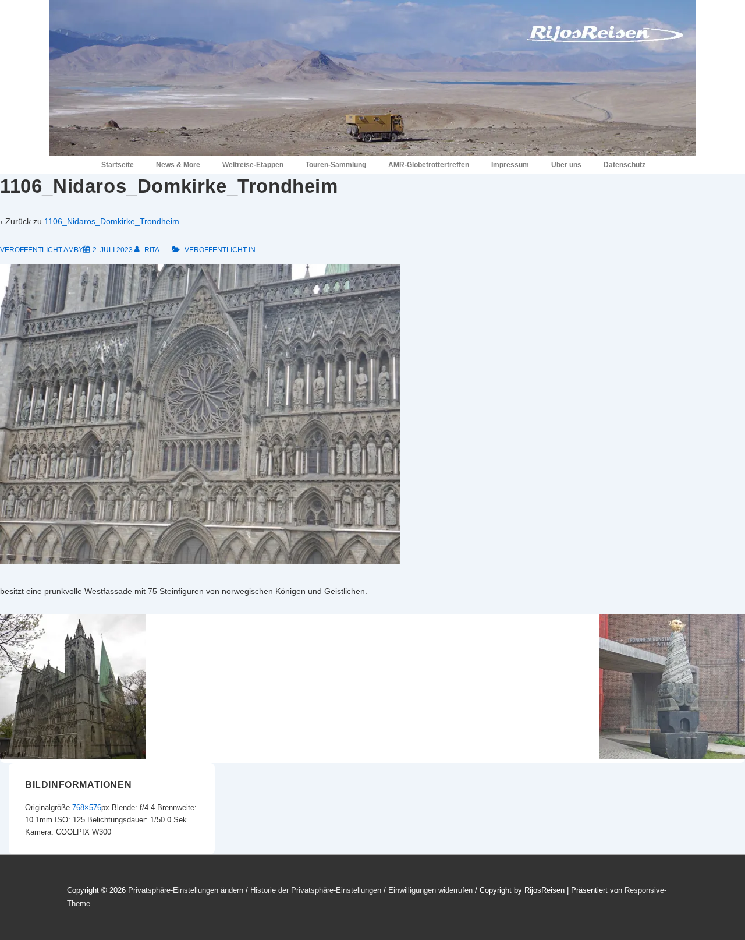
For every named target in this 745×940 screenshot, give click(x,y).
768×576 (86, 807)
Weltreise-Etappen (252, 165)
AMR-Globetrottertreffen (428, 165)
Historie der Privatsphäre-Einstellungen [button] (315, 890)
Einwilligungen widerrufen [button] (430, 890)
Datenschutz (624, 165)
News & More (178, 165)
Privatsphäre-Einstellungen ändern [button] (185, 890)
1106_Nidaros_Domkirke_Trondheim (111, 221)
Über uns (566, 165)
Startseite (117, 165)
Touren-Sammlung (336, 165)
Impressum (510, 165)
